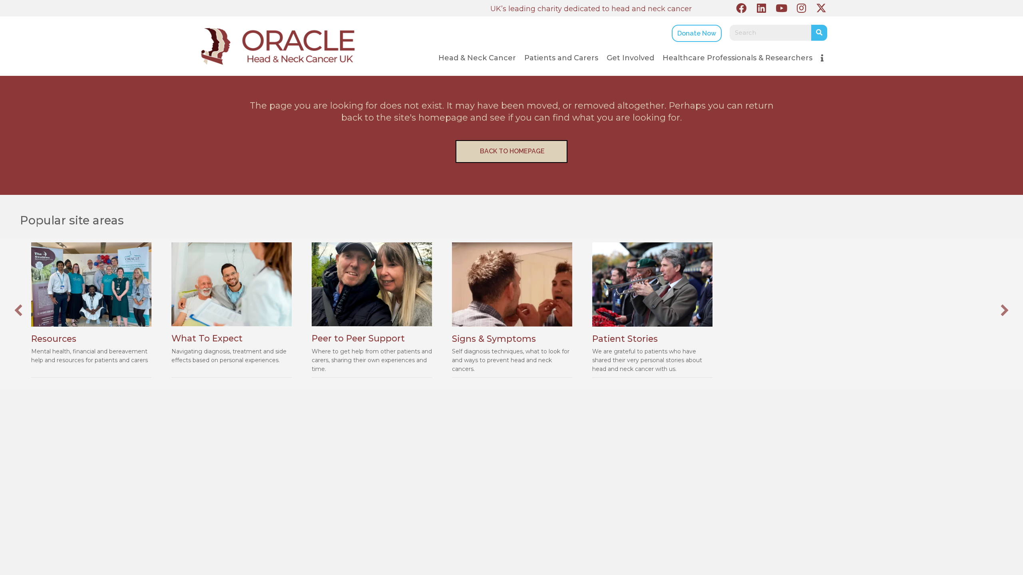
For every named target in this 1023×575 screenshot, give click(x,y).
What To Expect (207, 338)
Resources (53, 338)
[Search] (819, 33)
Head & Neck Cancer (477, 58)
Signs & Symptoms (494, 338)
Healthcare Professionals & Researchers (737, 58)
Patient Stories (625, 338)
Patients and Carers (561, 58)
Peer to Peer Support (358, 338)
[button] (741, 8)
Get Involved (630, 58)
